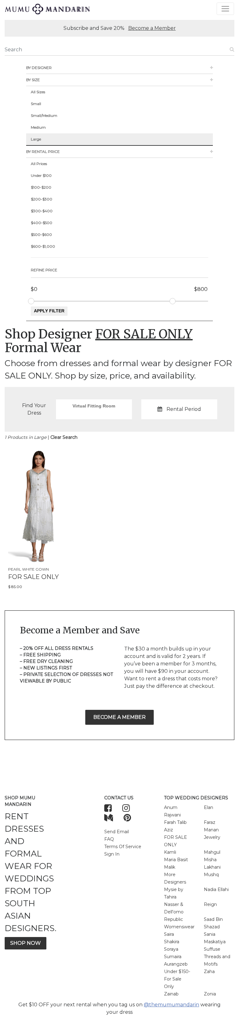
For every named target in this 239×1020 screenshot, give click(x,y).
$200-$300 (41, 199)
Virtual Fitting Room (94, 405)
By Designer (39, 67)
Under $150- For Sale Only (177, 979)
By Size (33, 79)
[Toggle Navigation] (225, 8)
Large (36, 139)
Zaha (209, 971)
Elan (208, 807)
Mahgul (212, 852)
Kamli (170, 852)
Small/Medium (44, 115)
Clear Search (63, 437)
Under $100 (41, 175)
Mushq (211, 874)
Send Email (116, 831)
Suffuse (212, 949)
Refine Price (44, 270)
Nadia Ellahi (216, 889)
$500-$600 (41, 234)
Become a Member (152, 28)
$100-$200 (41, 187)
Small (36, 103)
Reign (210, 904)
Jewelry (212, 837)
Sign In (112, 854)
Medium (38, 127)
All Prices (39, 163)
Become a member (119, 717)
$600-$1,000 (43, 246)
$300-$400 (42, 211)
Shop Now (25, 943)
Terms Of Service (122, 846)
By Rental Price (43, 151)
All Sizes (38, 92)
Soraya (171, 949)
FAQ (109, 839)
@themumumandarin (171, 1005)
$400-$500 (41, 222)
